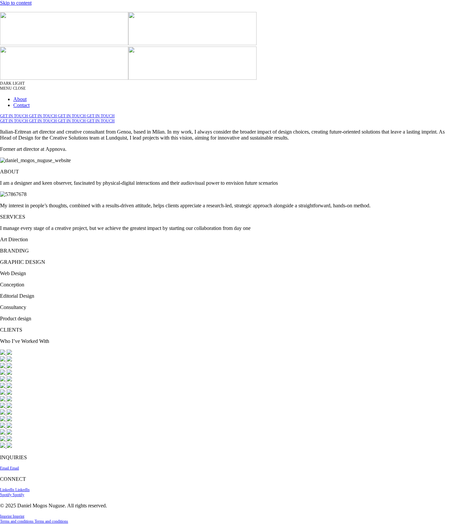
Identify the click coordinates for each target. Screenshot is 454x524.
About (20, 99)
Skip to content (16, 3)
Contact (21, 105)
